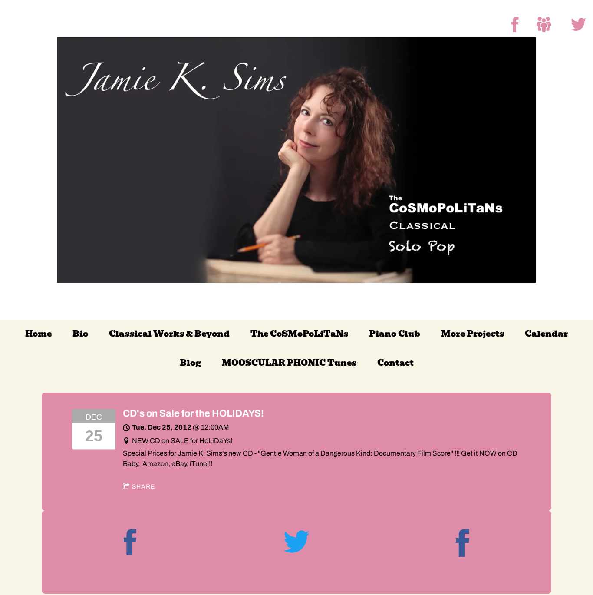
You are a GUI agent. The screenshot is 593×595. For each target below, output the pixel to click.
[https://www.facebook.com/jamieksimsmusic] (463, 544)
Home (38, 333)
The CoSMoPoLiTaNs (299, 333)
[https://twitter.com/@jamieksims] (578, 24)
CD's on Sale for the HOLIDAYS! (193, 413)
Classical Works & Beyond (169, 333)
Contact (395, 363)
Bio (80, 333)
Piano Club (394, 333)
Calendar (546, 333)
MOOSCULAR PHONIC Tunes (289, 363)
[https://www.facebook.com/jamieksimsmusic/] (515, 24)
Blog (190, 363)
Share (143, 486)
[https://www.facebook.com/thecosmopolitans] (544, 24)
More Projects (472, 333)
